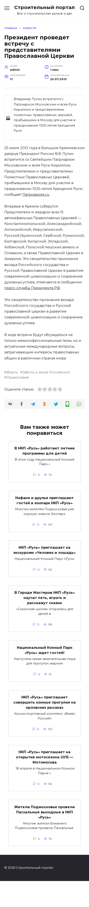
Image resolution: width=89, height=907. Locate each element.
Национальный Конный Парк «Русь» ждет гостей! (44, 650)
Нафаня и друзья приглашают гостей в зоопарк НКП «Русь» (44, 500)
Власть (12, 372)
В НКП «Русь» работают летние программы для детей (44, 450)
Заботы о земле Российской (46, 372)
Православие (18, 377)
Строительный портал (44, 7)
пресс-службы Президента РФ (32, 288)
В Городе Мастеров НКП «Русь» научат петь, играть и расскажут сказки (44, 598)
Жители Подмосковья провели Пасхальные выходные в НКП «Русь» (44, 812)
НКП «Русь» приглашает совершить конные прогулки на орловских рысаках (44, 702)
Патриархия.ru (35, 194)
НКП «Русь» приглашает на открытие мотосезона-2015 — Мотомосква (44, 757)
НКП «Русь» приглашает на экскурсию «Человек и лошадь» (44, 550)
